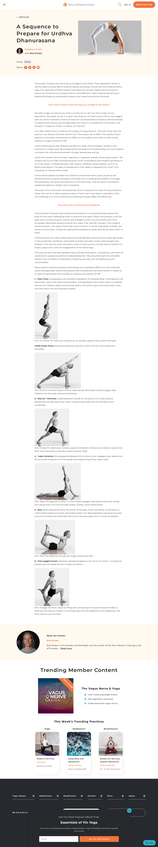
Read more (66, 648)
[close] (129, 810)
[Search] (120, 4)
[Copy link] (34, 67)
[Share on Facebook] (25, 67)
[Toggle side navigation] (4, 4)
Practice (29, 49)
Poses (28, 62)
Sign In (127, 5)
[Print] (38, 67)
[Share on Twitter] (29, 67)
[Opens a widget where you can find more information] (149, 843)
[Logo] (79, 4)
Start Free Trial (144, 5)
